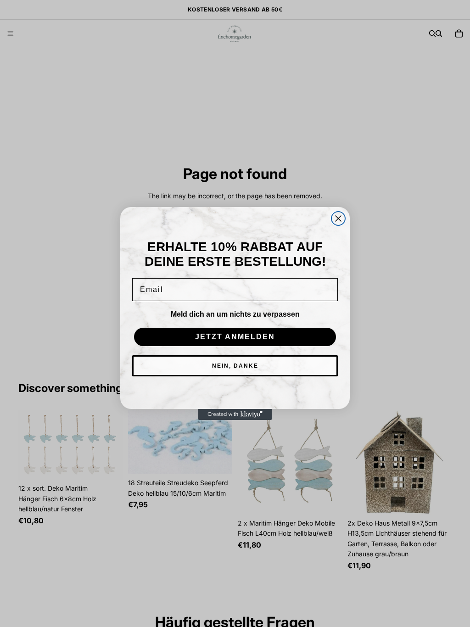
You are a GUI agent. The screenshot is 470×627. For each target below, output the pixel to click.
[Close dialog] (338, 218)
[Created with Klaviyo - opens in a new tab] (235, 414)
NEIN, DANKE (235, 366)
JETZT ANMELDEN (235, 337)
